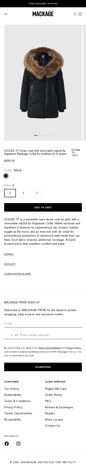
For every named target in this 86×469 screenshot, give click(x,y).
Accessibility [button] (12, 419)
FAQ (48, 401)
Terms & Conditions (17, 401)
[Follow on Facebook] (6, 443)
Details (9, 253)
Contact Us (52, 425)
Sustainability (12, 395)
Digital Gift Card (56, 389)
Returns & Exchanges (59, 407)
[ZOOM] (77, 136)
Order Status (53, 395)
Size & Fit (9, 263)
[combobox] (11, 335)
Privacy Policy (73, 347)
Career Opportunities (18, 413)
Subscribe (43, 366)
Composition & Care (17, 273)
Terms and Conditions (49, 347)
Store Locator (54, 419)
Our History (11, 389)
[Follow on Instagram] (18, 443)
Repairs (50, 413)
